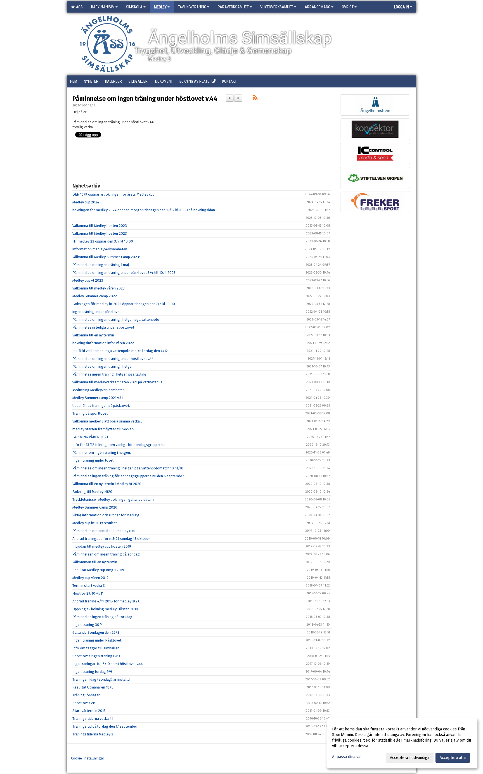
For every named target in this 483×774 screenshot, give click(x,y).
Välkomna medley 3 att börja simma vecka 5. (107, 421)
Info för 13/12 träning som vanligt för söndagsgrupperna (118, 445)
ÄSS (78, 7)
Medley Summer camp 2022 (94, 296)
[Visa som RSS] (255, 98)
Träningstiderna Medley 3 (92, 734)
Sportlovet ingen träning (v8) (96, 656)
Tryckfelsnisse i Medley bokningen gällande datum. (113, 499)
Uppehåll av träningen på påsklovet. (101, 405)
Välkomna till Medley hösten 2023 (99, 226)
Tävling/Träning (192, 7)
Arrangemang (317, 7)
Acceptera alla (453, 757)
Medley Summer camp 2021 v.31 (97, 398)
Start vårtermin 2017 (88, 711)
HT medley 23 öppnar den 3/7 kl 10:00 (102, 241)
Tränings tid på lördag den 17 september (104, 726)
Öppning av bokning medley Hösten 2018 (105, 609)
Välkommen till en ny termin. (95, 562)
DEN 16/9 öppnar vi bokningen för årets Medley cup (113, 194)
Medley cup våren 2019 (90, 578)
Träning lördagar (86, 695)
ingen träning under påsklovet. (97, 312)
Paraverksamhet (233, 7)
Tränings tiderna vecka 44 (92, 718)
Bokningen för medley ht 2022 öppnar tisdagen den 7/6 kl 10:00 (123, 304)
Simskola (134, 7)
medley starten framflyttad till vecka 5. (103, 429)
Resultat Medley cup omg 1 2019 (98, 570)
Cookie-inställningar (87, 758)
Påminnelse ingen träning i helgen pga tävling (109, 374)
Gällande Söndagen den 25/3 (95, 632)
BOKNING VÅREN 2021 (90, 437)
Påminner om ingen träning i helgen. (101, 452)
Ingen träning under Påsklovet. (97, 640)
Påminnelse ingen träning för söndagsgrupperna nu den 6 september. (128, 476)
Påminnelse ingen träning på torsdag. (102, 617)
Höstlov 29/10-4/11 (87, 593)
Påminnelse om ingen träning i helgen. (103, 366)
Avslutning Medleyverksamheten (98, 390)
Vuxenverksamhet (276, 7)
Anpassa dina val (347, 756)
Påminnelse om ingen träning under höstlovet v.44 (144, 99)
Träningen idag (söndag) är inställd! (101, 679)
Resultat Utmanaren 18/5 (92, 687)
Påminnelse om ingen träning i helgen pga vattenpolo (115, 319)
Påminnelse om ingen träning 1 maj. (101, 265)
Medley (160, 7)
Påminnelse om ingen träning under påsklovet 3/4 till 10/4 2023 (124, 272)
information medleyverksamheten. (100, 249)
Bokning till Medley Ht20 (92, 492)
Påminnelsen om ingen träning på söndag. (106, 554)
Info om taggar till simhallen (95, 648)
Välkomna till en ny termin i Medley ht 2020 (106, 484)
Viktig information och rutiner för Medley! (105, 515)
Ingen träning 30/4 (87, 625)
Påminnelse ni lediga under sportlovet (103, 327)
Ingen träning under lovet (92, 460)
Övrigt (348, 7)
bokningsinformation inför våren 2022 (103, 343)
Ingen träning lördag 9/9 (92, 671)
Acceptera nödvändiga (409, 757)
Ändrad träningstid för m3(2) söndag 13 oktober (111, 538)
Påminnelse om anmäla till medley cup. (104, 531)
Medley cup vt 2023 (87, 280)
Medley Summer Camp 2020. (95, 507)
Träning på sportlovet (90, 413)
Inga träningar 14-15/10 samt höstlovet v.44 (107, 664)
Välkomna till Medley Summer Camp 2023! (106, 257)
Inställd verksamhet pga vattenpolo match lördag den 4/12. (120, 351)
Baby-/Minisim (103, 7)
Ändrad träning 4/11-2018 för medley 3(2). (106, 601)
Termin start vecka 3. (89, 585)
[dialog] (401, 743)
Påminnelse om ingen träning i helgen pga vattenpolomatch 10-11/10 (127, 468)
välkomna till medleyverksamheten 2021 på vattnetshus (117, 382)
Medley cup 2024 (85, 202)
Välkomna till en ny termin (93, 335)
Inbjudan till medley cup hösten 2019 (101, 546)
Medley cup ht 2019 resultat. (95, 523)
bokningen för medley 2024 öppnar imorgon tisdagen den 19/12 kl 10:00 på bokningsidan (143, 210)
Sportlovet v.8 (83, 703)
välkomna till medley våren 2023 (98, 288)
